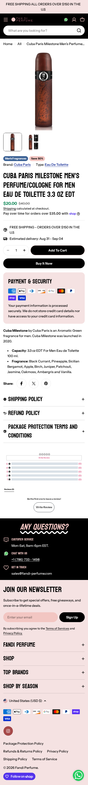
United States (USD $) (25, 701)
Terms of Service (44, 759)
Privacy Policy (57, 751)
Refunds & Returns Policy (22, 751)
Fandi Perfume (26, 768)
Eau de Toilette (56, 164)
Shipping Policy (15, 759)
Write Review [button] (44, 458)
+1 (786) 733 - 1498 (25, 559)
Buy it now (44, 263)
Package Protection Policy (23, 743)
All (19, 44)
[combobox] (44, 30)
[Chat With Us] (65, 19)
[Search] (79, 30)
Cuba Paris (22, 164)
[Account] (74, 19)
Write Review (44, 507)
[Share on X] (34, 383)
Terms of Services (57, 628)
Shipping (9, 208)
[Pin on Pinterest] (46, 383)
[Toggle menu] (5, 19)
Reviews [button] (9, 489)
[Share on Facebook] (21, 383)
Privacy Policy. (13, 633)
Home (7, 44)
